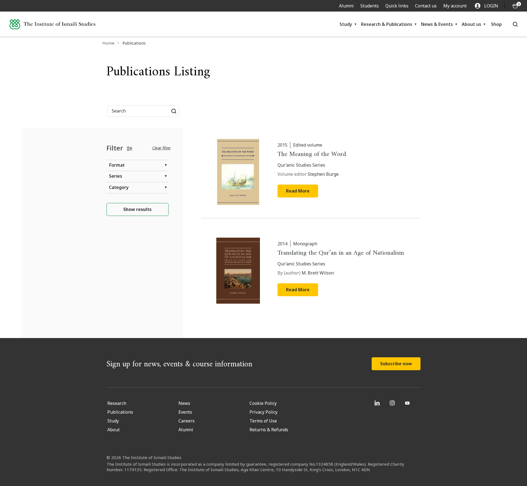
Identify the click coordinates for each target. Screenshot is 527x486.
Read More (298, 191)
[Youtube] (408, 403)
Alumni (346, 6)
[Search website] (173, 111)
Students (369, 6)
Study (346, 24)
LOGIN (491, 6)
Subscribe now (396, 364)
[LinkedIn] (377, 403)
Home (108, 43)
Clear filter (161, 147)
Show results (137, 209)
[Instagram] (392, 403)
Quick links (396, 6)
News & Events (437, 24)
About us (471, 24)
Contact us (426, 6)
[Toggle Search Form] (515, 24)
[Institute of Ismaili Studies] (52, 24)
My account (455, 6)
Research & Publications (386, 24)
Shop (496, 24)
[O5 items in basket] (515, 6)
